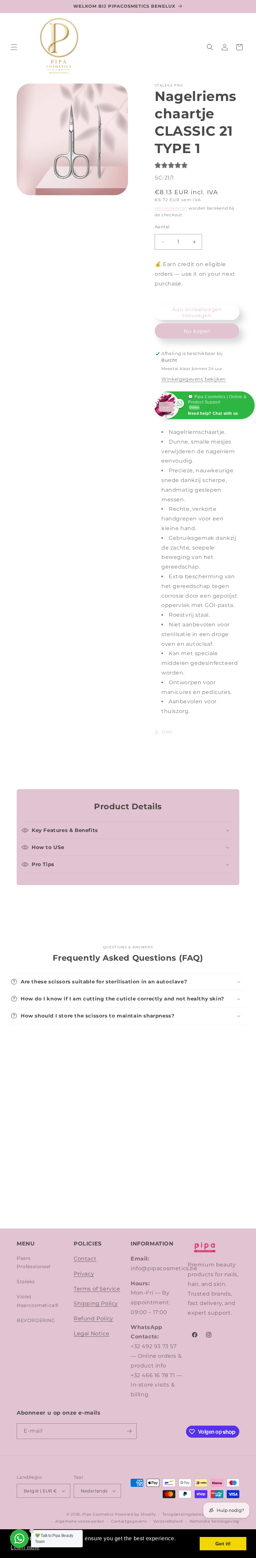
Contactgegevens (129, 1521)
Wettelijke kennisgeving (214, 1521)
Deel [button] (167, 732)
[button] (14, 47)
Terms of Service (97, 1289)
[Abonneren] (129, 1431)
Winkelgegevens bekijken (193, 379)
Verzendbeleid (168, 1521)
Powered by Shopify (135, 1514)
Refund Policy (93, 1318)
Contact (85, 1258)
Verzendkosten (171, 208)
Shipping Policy (96, 1303)
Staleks (26, 1282)
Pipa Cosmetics (98, 1514)
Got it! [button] (223, 1543)
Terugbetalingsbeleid (183, 1514)
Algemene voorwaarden (79, 1521)
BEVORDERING (36, 1320)
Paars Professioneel (34, 1262)
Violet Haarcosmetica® (37, 1301)
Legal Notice (91, 1333)
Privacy (84, 1274)
